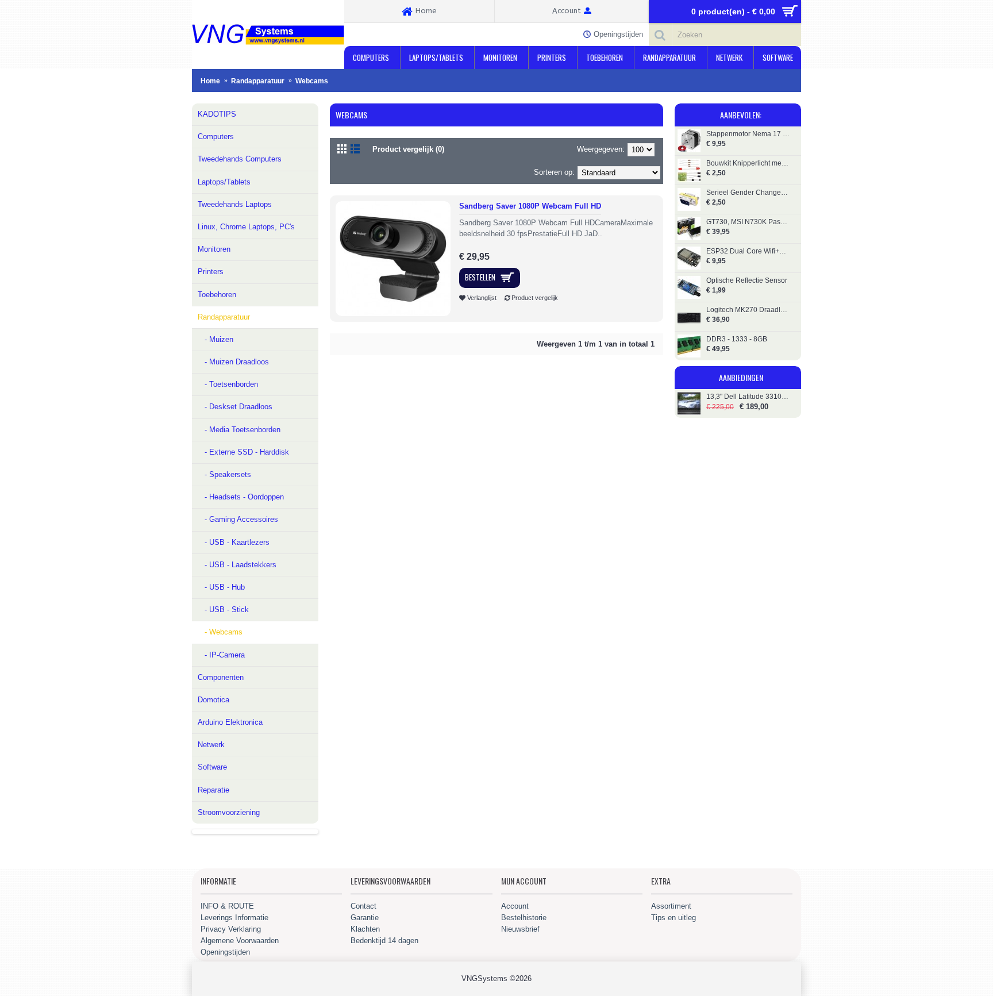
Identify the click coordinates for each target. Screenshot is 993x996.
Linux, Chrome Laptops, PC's (246, 226)
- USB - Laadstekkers (237, 564)
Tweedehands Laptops (235, 204)
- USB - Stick (223, 609)
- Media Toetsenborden (239, 429)
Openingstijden (225, 952)
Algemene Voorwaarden (240, 940)
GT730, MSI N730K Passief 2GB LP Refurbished (748, 222)
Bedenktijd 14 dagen (384, 940)
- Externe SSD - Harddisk (243, 452)
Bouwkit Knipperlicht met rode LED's (748, 163)
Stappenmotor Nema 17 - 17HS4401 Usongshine (748, 134)
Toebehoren (217, 294)
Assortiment (671, 906)
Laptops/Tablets (224, 182)
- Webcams (220, 632)
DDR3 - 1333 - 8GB (736, 339)
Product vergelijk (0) (408, 149)
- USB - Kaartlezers (234, 542)
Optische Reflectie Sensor (746, 280)
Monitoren (214, 249)
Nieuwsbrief (520, 929)
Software (212, 767)
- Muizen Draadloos (233, 361)
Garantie (365, 917)
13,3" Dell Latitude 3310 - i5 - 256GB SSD (748, 397)
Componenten (221, 677)
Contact (363, 906)
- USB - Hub (221, 587)
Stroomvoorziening (229, 812)
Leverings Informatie (234, 917)
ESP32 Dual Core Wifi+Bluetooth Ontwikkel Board (748, 251)
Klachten (365, 929)
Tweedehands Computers (240, 159)
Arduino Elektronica (230, 722)
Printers (211, 271)
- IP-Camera (221, 655)
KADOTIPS (217, 114)
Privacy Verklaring (231, 929)
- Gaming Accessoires (238, 519)
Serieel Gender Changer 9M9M (748, 193)
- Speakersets (224, 474)
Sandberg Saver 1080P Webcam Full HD (530, 206)
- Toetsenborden (228, 384)
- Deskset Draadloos (235, 406)
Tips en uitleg (673, 917)
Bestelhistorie (523, 917)
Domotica (213, 699)
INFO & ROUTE (227, 906)
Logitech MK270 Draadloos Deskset (748, 310)
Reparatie (213, 790)
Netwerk (211, 744)
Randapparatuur (224, 317)
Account (515, 906)
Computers (216, 136)
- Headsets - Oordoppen (241, 497)
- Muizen (215, 339)
